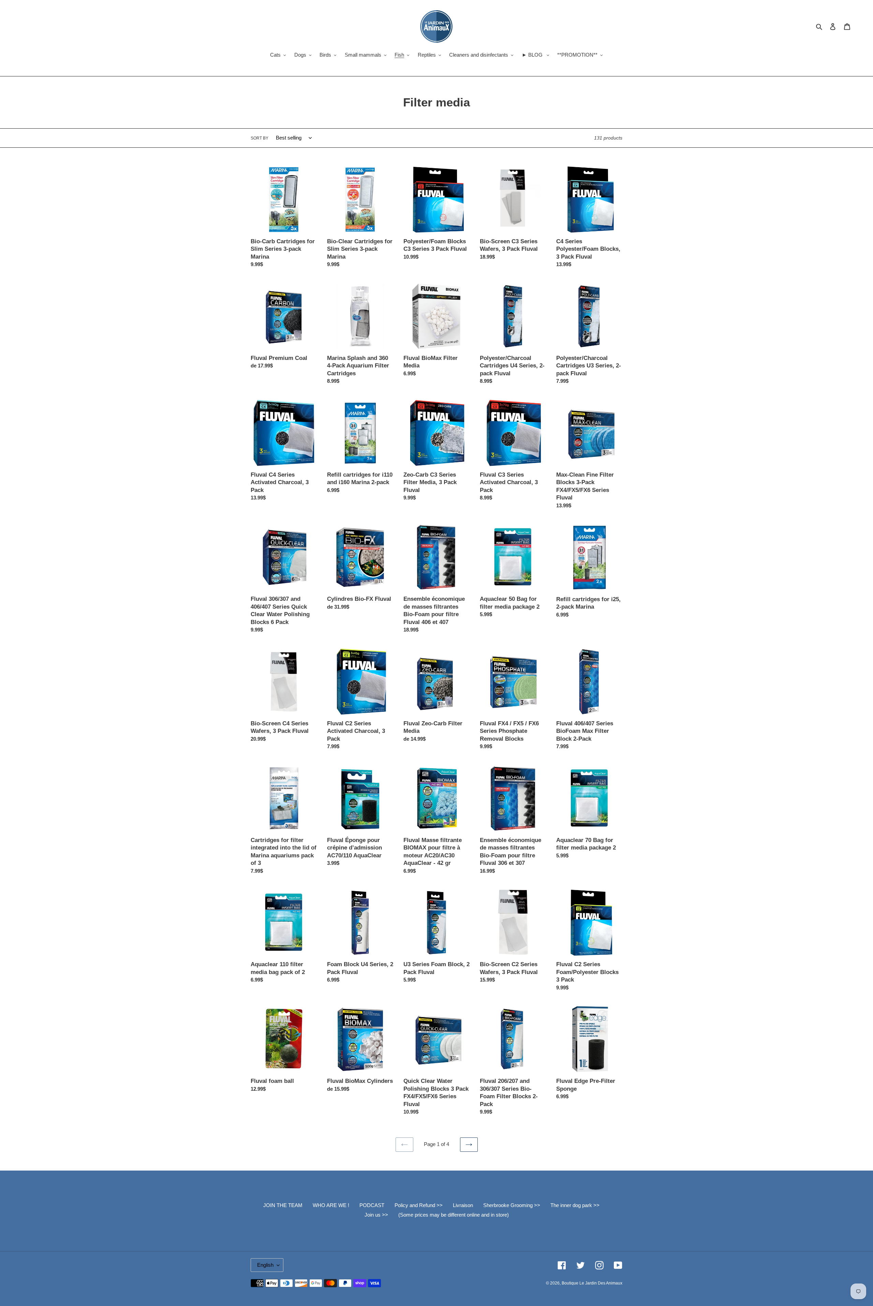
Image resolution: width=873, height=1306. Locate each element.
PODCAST (371, 1205)
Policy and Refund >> (419, 1205)
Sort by (259, 138)
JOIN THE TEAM (282, 1205)
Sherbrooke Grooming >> (511, 1205)
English (265, 1265)
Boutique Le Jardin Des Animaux (592, 1283)
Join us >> (376, 1215)
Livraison (463, 1205)
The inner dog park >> (575, 1205)
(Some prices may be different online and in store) (453, 1215)
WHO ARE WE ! (331, 1205)
